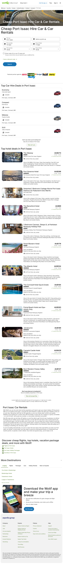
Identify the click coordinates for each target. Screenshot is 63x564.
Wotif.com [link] (3, 8)
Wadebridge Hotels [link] (7, 473)
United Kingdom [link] (20, 8)
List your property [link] (7, 531)
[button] (31, 59)
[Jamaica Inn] (31, 336)
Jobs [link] (4, 528)
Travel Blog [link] (20, 544)
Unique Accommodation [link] (23, 541)
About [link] (4, 526)
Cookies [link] (35, 528)
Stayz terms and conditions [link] (39, 533)
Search (10, 64)
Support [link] (50, 526)
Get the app (29, 509)
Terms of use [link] (36, 531)
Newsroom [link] (5, 536)
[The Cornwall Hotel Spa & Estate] (31, 293)
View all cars (31, 145)
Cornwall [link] (33, 8)
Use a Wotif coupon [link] (52, 539)
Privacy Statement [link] (37, 526)
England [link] (27, 8)
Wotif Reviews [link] (21, 547)
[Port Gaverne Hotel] (31, 178)
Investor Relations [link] (7, 539)
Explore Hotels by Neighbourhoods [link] (22, 529)
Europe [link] (13, 8)
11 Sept (38, 45)
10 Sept (9, 45)
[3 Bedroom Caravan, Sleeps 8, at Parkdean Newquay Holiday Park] (31, 232)
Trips (50, 3)
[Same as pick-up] (46, 39)
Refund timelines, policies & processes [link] (54, 536)
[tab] (4, 465)
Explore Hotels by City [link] (23, 536)
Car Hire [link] (9, 8)
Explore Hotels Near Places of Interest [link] (24, 533)
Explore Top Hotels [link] (22, 539)
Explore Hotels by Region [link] (23, 526)
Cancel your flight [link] (52, 532)
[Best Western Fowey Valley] (31, 378)
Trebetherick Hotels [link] (7, 476)
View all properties (31, 396)
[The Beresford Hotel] (31, 213)
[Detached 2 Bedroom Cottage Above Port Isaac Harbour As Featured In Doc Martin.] (31, 195)
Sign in (56, 3)
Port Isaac (10, 40)
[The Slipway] (31, 160)
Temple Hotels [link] (5, 482)
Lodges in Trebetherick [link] (8, 479)
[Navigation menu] (60, 3)
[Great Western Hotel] (31, 252)
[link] (31, 446)
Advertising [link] (5, 541)
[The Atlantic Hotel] (31, 273)
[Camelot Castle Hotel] (31, 357)
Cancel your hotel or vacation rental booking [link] (53, 529)
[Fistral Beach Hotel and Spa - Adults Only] (31, 315)
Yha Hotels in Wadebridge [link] (9, 470)
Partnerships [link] (5, 533)
